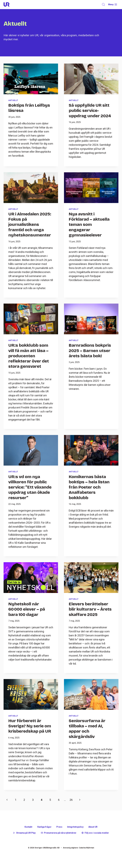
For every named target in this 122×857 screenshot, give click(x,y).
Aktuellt (13, 100)
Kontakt (28, 827)
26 (71, 799)
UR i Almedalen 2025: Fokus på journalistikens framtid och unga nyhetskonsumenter (29, 225)
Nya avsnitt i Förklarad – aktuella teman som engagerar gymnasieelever (89, 225)
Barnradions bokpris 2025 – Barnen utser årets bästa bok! (90, 350)
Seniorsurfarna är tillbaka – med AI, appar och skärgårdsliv (87, 728)
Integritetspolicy (75, 827)
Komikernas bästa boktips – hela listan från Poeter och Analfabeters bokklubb (89, 487)
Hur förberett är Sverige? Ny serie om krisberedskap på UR (29, 726)
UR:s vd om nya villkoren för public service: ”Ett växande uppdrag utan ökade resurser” (29, 487)
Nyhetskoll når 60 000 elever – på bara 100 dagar (26, 609)
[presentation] (31, 79)
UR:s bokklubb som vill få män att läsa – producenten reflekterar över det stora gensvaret (28, 356)
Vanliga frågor (44, 827)
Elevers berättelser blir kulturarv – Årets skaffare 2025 (90, 609)
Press (59, 827)
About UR (92, 827)
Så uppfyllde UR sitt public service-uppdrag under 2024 (90, 110)
